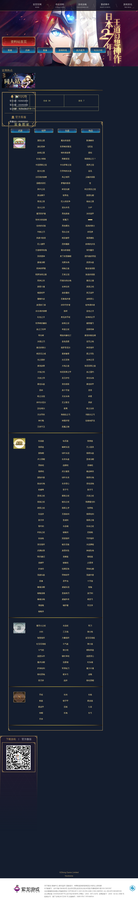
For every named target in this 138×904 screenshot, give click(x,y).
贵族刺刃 (65, 593)
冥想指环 (65, 538)
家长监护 (62, 886)
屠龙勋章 (41, 366)
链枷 (90, 587)
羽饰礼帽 (90, 569)
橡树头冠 (65, 447)
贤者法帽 (90, 459)
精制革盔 (90, 650)
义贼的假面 (90, 177)
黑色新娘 (65, 213)
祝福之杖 (41, 502)
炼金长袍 (41, 483)
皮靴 (90, 674)
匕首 (90, 707)
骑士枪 (90, 632)
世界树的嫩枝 (41, 323)
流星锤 (65, 662)
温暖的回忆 (41, 183)
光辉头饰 (65, 262)
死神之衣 (41, 280)
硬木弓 (65, 674)
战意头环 (41, 656)
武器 (20, 131)
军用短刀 (65, 668)
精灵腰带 (65, 238)
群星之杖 (41, 508)
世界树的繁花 (65, 146)
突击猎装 (65, 384)
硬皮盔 (90, 701)
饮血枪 (41, 538)
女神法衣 (65, 287)
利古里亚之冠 (90, 189)
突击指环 (41, 544)
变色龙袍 (90, 483)
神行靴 (41, 421)
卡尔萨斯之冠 (65, 165)
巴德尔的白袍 (65, 280)
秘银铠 (65, 563)
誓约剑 (41, 526)
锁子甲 (65, 701)
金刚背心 (90, 299)
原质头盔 (90, 262)
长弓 (90, 713)
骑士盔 (90, 644)
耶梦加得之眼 (41, 274)
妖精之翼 (41, 153)
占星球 (90, 563)
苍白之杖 (65, 232)
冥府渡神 (41, 256)
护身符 (41, 569)
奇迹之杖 (65, 329)
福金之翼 (90, 201)
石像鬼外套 (65, 299)
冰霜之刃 (41, 341)
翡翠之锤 (90, 520)
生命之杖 (90, 526)
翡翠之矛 (65, 508)
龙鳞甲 (41, 563)
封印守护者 (65, 305)
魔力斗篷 (90, 668)
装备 (45, 50)
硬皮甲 (41, 707)
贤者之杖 (41, 496)
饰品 (91, 131)
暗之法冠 (41, 396)
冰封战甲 (90, 213)
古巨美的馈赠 (41, 177)
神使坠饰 (90, 550)
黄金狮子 (41, 195)
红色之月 (41, 317)
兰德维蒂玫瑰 (41, 250)
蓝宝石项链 (90, 638)
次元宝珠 (65, 360)
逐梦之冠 (90, 165)
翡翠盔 (41, 447)
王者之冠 (65, 274)
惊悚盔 (90, 441)
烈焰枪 (90, 532)
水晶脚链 (90, 544)
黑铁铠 (41, 465)
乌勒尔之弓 (90, 414)
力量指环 (65, 638)
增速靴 (41, 605)
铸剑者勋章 (65, 153)
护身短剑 (41, 668)
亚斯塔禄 (90, 329)
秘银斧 (41, 611)
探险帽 (41, 453)
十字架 (90, 581)
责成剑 (65, 520)
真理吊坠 (65, 550)
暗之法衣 (90, 408)
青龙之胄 (41, 201)
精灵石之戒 (41, 354)
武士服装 (65, 471)
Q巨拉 (90, 146)
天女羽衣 (41, 414)
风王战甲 (90, 293)
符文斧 (90, 605)
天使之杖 (90, 496)
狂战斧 (41, 514)
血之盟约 (90, 372)
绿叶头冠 (65, 453)
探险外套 (41, 477)
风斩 (90, 402)
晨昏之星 (41, 140)
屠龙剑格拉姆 (90, 335)
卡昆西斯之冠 (41, 165)
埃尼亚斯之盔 (90, 366)
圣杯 (41, 390)
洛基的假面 (90, 274)
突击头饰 (90, 378)
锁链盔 (90, 557)
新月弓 (90, 490)
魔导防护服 (41, 213)
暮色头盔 (41, 384)
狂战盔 (41, 441)
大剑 (41, 632)
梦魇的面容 (65, 183)
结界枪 (90, 508)
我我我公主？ (90, 159)
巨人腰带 (41, 244)
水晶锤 (65, 526)
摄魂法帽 (41, 262)
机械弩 (41, 490)
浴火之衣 (41, 207)
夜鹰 (66, 408)
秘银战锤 (41, 593)
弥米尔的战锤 (41, 220)
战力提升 (80, 50)
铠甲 (44, 131)
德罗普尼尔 (65, 347)
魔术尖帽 (41, 662)
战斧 (66, 680)
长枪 (90, 695)
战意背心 (90, 656)
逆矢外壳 (65, 207)
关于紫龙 (47, 886)
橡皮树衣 (90, 471)
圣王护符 (65, 378)
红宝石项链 (41, 644)
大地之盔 (65, 366)
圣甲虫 (65, 581)
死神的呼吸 (41, 268)
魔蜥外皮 (41, 299)
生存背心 (65, 483)
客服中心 (55, 886)
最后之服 (90, 280)
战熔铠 (65, 465)
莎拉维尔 (41, 408)
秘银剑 (65, 532)
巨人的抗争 (65, 201)
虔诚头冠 (65, 587)
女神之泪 (90, 360)
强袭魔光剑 (90, 502)
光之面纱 (41, 360)
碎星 (90, 396)
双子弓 (65, 490)
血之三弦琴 (41, 329)
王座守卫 (41, 427)
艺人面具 (90, 447)
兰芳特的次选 (65, 171)
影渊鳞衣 (90, 140)
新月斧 (41, 520)
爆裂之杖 (65, 496)
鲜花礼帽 (65, 189)
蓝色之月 (90, 311)
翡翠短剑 (90, 514)
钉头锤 (90, 662)
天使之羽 (41, 378)
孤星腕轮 (90, 238)
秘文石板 (65, 544)
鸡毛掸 (90, 232)
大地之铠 (41, 372)
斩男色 (65, 195)
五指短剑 (65, 514)
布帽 (41, 713)
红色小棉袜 (41, 159)
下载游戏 (11, 739)
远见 (90, 171)
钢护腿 (65, 605)
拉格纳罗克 (90, 421)
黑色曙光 (65, 226)
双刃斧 (41, 680)
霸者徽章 (65, 354)
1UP (90, 207)
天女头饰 (65, 396)
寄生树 (41, 335)
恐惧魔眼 (65, 244)
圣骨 (90, 390)
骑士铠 (65, 650)
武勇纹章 (41, 550)
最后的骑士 (41, 347)
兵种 (27, 50)
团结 (90, 153)
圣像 (41, 581)
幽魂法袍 (41, 599)
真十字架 (65, 390)
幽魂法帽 (41, 587)
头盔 (67, 131)
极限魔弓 (90, 323)
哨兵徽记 (41, 557)
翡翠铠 (41, 471)
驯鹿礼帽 (90, 195)
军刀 (90, 626)
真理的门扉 (41, 305)
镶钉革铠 (65, 656)
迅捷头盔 (41, 575)
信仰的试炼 (41, 226)
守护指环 (90, 538)
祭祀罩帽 (90, 680)
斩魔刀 (65, 220)
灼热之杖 (41, 532)
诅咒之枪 (90, 341)
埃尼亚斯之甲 (65, 372)
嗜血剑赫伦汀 (65, 335)
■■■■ (90, 220)
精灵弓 (90, 599)
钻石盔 (65, 441)
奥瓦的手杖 (65, 317)
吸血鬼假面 (90, 268)
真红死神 (41, 146)
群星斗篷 (41, 287)
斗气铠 (41, 650)
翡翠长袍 (90, 477)
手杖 (41, 695)
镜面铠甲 (41, 293)
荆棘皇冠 (65, 159)
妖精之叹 (65, 323)
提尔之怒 (41, 171)
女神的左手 (90, 317)
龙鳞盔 (65, 557)
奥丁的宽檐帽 (65, 256)
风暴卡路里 (41, 238)
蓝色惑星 (65, 341)
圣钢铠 (90, 465)
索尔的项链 (65, 250)
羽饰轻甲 (65, 575)
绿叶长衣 (65, 477)
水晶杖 (65, 626)
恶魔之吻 (65, 427)
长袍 (66, 713)
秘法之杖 (65, 502)
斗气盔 (65, 644)
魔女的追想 (65, 140)
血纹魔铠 (65, 293)
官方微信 (26, 739)
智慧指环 (41, 638)
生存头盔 (65, 459)
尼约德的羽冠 (90, 256)
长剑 (66, 695)
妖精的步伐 (90, 244)
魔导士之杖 (41, 626)
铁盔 (41, 701)
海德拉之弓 (65, 414)
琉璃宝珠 (65, 569)
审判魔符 (90, 250)
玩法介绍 (98, 50)
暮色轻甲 (90, 384)
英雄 (10, 50)
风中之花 (41, 189)
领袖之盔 (65, 268)
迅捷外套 (90, 575)
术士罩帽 (41, 459)
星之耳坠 (90, 354)
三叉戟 (65, 632)
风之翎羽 (65, 177)
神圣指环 (90, 347)
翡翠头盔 (90, 453)
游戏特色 (62, 50)
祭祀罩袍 (41, 674)
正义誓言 (65, 402)
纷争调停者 (90, 305)
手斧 (41, 719)
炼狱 (66, 311)
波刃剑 (90, 593)
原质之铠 (90, 287)
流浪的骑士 (90, 226)
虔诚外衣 (65, 599)
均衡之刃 (41, 232)
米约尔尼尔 (41, 402)
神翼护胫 (65, 421)
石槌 (66, 707)
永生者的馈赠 (41, 311)
